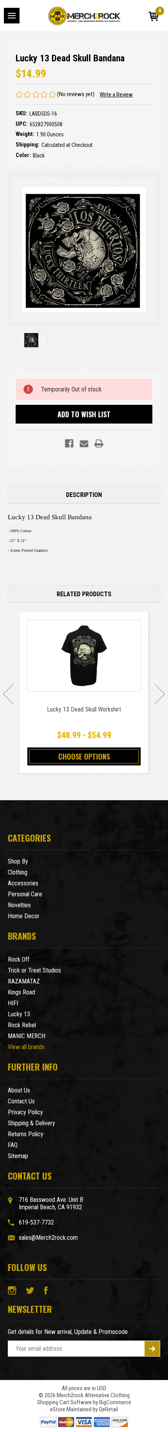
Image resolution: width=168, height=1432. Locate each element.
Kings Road (21, 992)
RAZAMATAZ (24, 981)
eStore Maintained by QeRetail (84, 1409)
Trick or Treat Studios (34, 970)
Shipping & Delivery (31, 1123)
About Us (19, 1090)
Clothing (17, 872)
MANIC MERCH (26, 1036)
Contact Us (21, 1101)
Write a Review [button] (116, 94)
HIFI (13, 1003)
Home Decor (23, 916)
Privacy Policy (25, 1112)
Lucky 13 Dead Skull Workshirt (84, 709)
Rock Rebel (22, 1025)
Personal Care (25, 894)
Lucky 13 (19, 1014)
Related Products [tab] (84, 594)
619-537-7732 (36, 1222)
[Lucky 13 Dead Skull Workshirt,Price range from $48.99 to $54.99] (84, 655)
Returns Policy (25, 1134)
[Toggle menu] (12, 15)
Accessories (23, 883)
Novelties (19, 905)
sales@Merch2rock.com (48, 1237)
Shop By (18, 861)
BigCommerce (115, 1402)
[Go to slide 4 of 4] (8, 694)
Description (84, 495)
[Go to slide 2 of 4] (160, 694)
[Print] (99, 443)
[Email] (84, 443)
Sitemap (18, 1156)
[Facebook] (69, 443)
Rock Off (18, 959)
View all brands (26, 1047)
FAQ (13, 1145)
